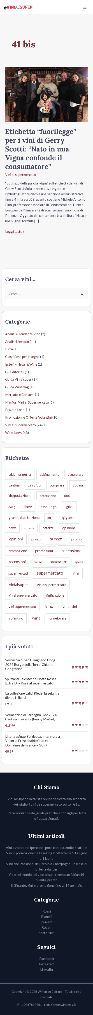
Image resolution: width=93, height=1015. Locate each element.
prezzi (36, 539)
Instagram (46, 964)
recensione (71, 550)
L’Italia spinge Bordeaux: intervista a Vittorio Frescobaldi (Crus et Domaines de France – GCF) (32, 740)
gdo (69, 506)
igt (49, 518)
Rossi (46, 911)
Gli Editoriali (14, 372)
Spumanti (46, 922)
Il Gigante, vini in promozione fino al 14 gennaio (46, 885)
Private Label (15, 410)
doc (67, 495)
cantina (14, 485)
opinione (69, 528)
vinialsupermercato (51, 585)
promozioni (44, 551)
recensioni (17, 562)
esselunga (48, 506)
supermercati (18, 573)
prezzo (56, 538)
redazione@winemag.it (60, 1004)
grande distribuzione (24, 517)
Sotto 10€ (46, 933)
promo (76, 539)
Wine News (13, 433)
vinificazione (54, 595)
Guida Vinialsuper (18, 379)
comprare (57, 485)
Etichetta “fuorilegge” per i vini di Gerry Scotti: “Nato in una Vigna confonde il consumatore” (40, 149)
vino (49, 606)
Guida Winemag (17, 387)
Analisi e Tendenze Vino (22, 334)
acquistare (76, 474)
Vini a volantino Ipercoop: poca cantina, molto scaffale (46, 848)
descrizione (48, 496)
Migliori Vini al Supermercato (27, 402)
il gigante (66, 517)
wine (36, 617)
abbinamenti (20, 474)
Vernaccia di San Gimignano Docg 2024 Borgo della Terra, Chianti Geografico (30, 664)
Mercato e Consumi (19, 395)
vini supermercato (22, 606)
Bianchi (46, 917)
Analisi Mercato (17, 342)
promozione (18, 551)
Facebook (46, 959)
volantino (16, 618)
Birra (9, 349)
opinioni (16, 539)
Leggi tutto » (15, 231)
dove (27, 506)
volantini (70, 606)
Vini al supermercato (20, 175)
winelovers (58, 618)
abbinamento (50, 474)
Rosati (46, 927)
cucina (78, 485)
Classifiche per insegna (22, 357)
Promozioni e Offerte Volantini (28, 417)
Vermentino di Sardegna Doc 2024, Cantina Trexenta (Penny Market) (31, 717)
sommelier (58, 562)
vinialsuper (18, 584)
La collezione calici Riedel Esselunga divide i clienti (32, 695)
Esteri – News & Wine (21, 364)
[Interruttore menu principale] (85, 7)
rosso (38, 562)
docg (11, 507)
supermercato (50, 572)
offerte (48, 528)
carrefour (35, 485)
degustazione (20, 495)
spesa (79, 562)
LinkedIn (46, 969)
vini (76, 573)
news (12, 528)
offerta (29, 528)
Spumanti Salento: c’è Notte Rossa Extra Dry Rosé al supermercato (30, 681)
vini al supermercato (22, 595)
